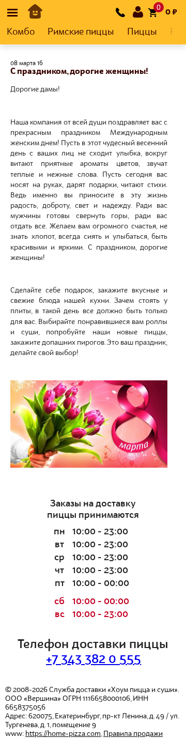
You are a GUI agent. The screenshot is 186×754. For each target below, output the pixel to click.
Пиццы (142, 32)
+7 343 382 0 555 (93, 660)
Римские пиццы (81, 32)
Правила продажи (133, 733)
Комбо (21, 32)
